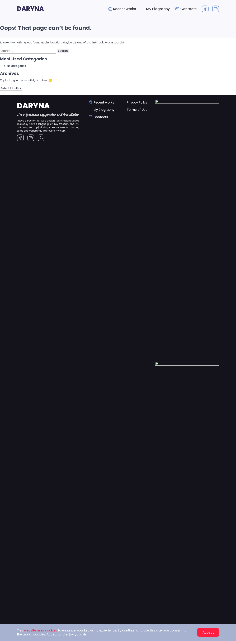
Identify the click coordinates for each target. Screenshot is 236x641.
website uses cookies (40, 630)
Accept (208, 632)
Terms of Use (137, 109)
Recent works (124, 8)
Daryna (30, 8)
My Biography (158, 8)
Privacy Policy (137, 102)
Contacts (188, 8)
